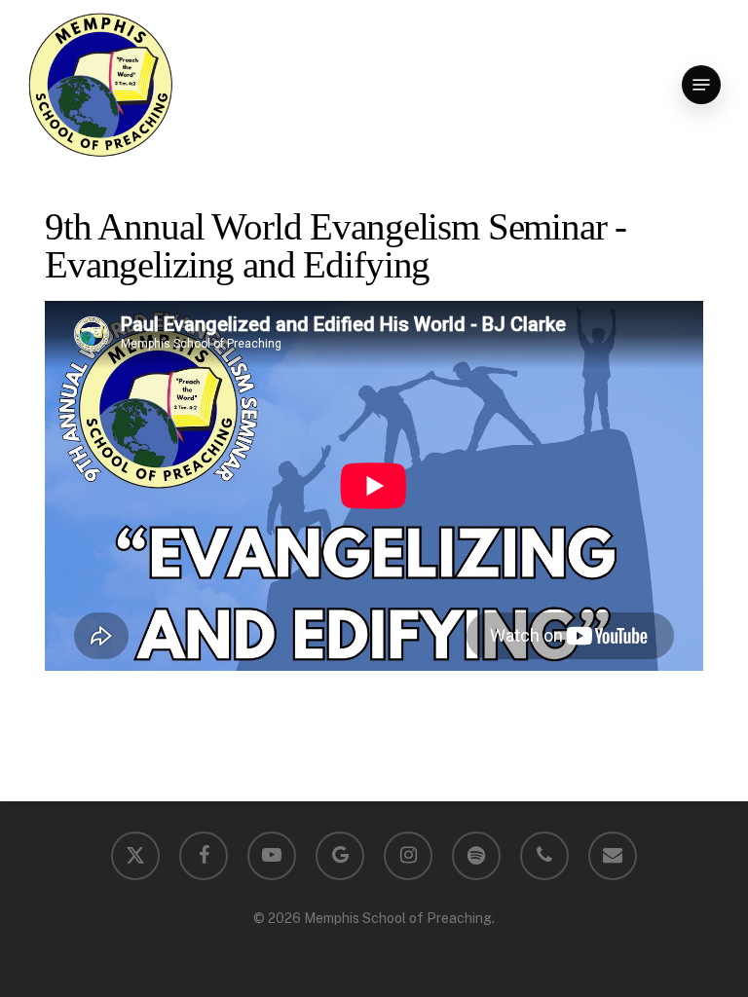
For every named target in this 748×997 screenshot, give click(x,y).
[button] (701, 84)
